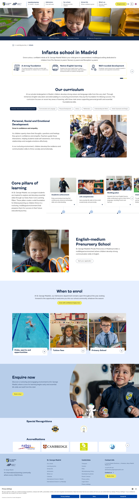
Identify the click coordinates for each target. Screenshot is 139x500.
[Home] (12, 4)
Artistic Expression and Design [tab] (120, 108)
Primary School (54, 38)
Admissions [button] (49, 2)
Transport (84, 463)
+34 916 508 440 (109, 467)
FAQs (83, 468)
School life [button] (84, 2)
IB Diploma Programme (94, 38)
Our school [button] (66, 2)
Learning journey (21, 45)
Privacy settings (86, 484)
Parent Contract (86, 476)
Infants (40, 38)
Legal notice (85, 481)
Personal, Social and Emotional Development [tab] (23, 108)
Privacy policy (85, 479)
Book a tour (18, 394)
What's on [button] (102, 2)
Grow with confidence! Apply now (69, 303)
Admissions (50, 471)
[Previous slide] (7, 71)
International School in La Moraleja (56, 481)
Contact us (108, 472)
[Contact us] (128, 4)
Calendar (49, 476)
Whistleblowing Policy (88, 471)
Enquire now (121, 4)
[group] (26, 447)
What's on (50, 474)
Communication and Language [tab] (47, 108)
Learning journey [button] (33, 2)
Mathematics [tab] (86, 108)
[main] (69, 254)
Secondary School (73, 38)
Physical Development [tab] (65, 108)
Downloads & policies (87, 474)
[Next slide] (132, 71)
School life (50, 468)
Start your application (84, 261)
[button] (131, 4)
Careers (84, 466)
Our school (50, 463)
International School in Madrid (55, 479)
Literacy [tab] (77, 108)
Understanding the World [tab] (101, 108)
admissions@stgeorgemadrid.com (114, 469)
